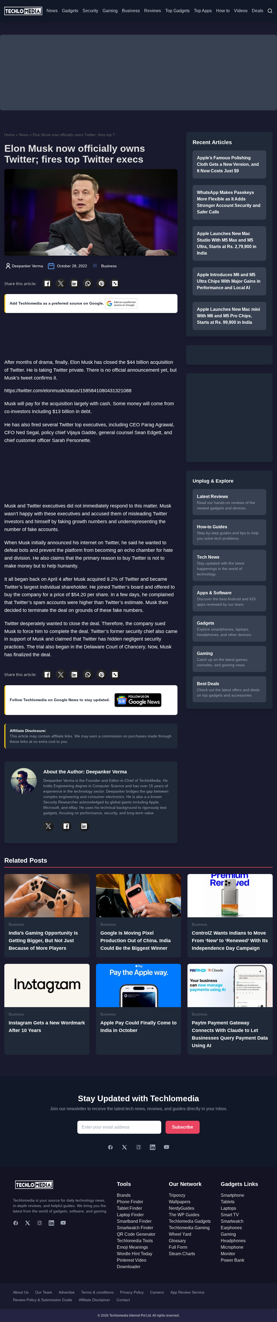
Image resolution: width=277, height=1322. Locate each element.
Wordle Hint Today (134, 1253)
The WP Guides (184, 1214)
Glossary (177, 1240)
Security (90, 10)
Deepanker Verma (27, 266)
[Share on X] (61, 283)
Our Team (43, 1292)
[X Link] (48, 826)
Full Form (178, 1247)
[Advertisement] (138, 72)
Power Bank (232, 1260)
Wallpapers (179, 1201)
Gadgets (70, 10)
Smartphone (232, 1195)
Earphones (231, 1227)
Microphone (232, 1247)
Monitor (228, 1253)
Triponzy (177, 1195)
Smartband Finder (134, 1221)
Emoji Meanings (132, 1247)
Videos (241, 10)
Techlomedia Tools (135, 1240)
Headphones (233, 1240)
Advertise (67, 1292)
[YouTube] (166, 1147)
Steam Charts (182, 1253)
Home (9, 135)
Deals (257, 10)
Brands (124, 1195)
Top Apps (203, 10)
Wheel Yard (180, 1234)
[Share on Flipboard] (115, 283)
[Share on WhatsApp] (88, 283)
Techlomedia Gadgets (190, 1221)
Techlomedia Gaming (189, 1227)
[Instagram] (138, 1147)
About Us (21, 1292)
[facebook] (15, 1223)
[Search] (270, 11)
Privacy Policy (132, 1292)
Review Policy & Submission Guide (42, 1300)
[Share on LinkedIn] (74, 283)
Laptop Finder (130, 1214)
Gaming (110, 10)
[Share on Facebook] (47, 283)
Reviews (152, 10)
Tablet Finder (129, 1208)
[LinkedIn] (152, 1147)
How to (223, 10)
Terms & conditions (97, 1292)
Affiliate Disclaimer (94, 1300)
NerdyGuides (181, 1208)
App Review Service (187, 1292)
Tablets (228, 1201)
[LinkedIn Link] (84, 826)
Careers (157, 1292)
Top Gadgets (177, 10)
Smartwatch (232, 1221)
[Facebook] (110, 1147)
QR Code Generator (136, 1234)
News (52, 10)
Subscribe (182, 1127)
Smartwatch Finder (135, 1227)
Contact (123, 1300)
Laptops (228, 1208)
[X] (124, 1147)
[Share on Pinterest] (101, 283)
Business (131, 10)
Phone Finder (130, 1201)
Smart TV (230, 1214)
